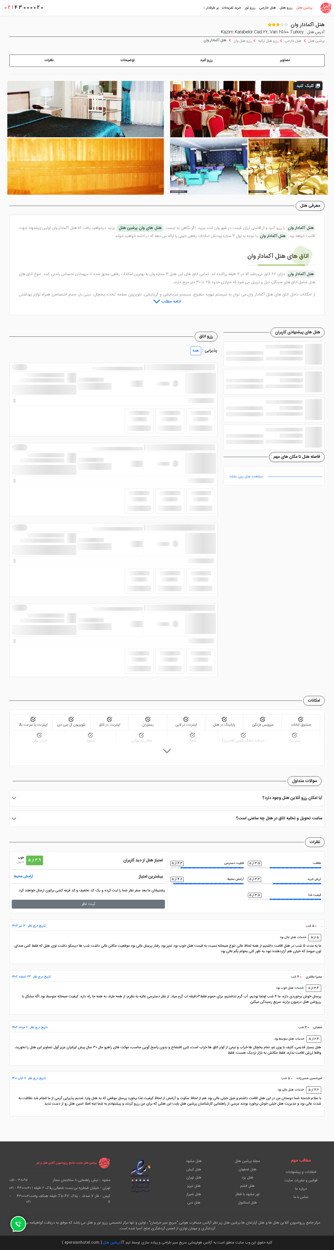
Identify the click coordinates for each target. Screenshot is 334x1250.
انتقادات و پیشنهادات (300, 1172)
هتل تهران (193, 1178)
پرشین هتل (304, 8)
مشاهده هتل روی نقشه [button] (246, 476)
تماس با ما (301, 1197)
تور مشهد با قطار (247, 1194)
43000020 (24, 7)
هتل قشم (247, 1186)
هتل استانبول (247, 1203)
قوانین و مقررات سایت (301, 1180)
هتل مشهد (194, 1161)
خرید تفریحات (231, 8)
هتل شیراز (193, 1194)
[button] (285, 61)
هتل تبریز (194, 1186)
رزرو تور (250, 8)
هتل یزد (247, 1178)
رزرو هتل (286, 8)
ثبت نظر (88, 904)
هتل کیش (193, 1169)
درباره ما (301, 1189)
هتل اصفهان (247, 1169)
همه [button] (196, 351)
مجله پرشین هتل (247, 1161)
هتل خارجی (267, 8)
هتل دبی (193, 1203)
